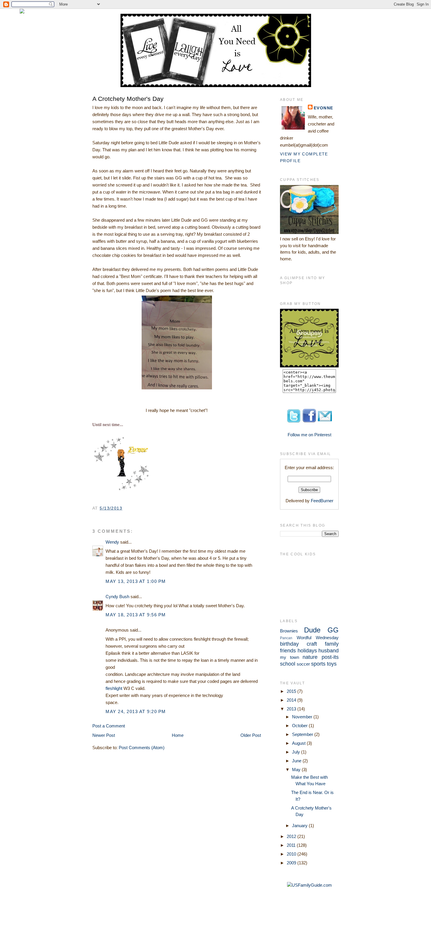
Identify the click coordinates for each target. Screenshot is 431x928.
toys (332, 664)
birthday (289, 644)
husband (328, 651)
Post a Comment (108, 725)
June (297, 760)
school (287, 664)
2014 (292, 700)
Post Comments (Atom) (141, 747)
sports (318, 664)
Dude (312, 630)
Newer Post (103, 735)
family (332, 644)
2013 (292, 708)
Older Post (250, 735)
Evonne (323, 108)
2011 (292, 845)
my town (289, 657)
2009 (292, 862)
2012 (292, 836)
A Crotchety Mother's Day (128, 98)
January (300, 825)
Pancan (286, 638)
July (296, 751)
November (302, 716)
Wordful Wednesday (318, 637)
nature (310, 657)
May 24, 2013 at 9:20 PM (136, 711)
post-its (330, 657)
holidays (307, 651)
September (303, 734)
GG (333, 630)
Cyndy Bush (117, 596)
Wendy (112, 542)
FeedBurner (322, 500)
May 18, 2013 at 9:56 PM (136, 614)
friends (288, 651)
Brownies (289, 630)
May (297, 769)
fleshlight (114, 688)
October (300, 725)
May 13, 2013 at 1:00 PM (136, 581)
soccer (303, 663)
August (299, 743)
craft (312, 644)
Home (178, 735)
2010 (292, 853)
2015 (292, 691)
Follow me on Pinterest (309, 434)
